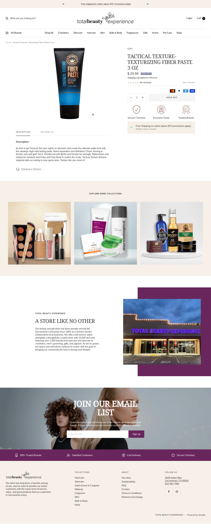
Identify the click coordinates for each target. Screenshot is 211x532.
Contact (125, 489)
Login (189, 18)
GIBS (130, 49)
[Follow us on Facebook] (169, 492)
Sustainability (128, 481)
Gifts (145, 33)
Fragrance (80, 493)
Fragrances (132, 33)
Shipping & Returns (31, 169)
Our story (126, 478)
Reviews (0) (47, 132)
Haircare (91, 33)
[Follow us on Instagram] (177, 492)
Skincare (77, 33)
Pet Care (167, 33)
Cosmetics (63, 33)
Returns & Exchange (132, 497)
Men (102, 33)
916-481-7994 (172, 484)
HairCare (79, 478)
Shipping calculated (136, 77)
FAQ (124, 485)
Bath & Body (115, 33)
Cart (200, 18)
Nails (179, 33)
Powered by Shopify (196, 515)
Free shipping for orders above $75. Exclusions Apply (106, 4)
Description (23, 132)
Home (155, 33)
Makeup (79, 489)
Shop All (49, 33)
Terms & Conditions (132, 493)
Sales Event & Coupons (87, 485)
